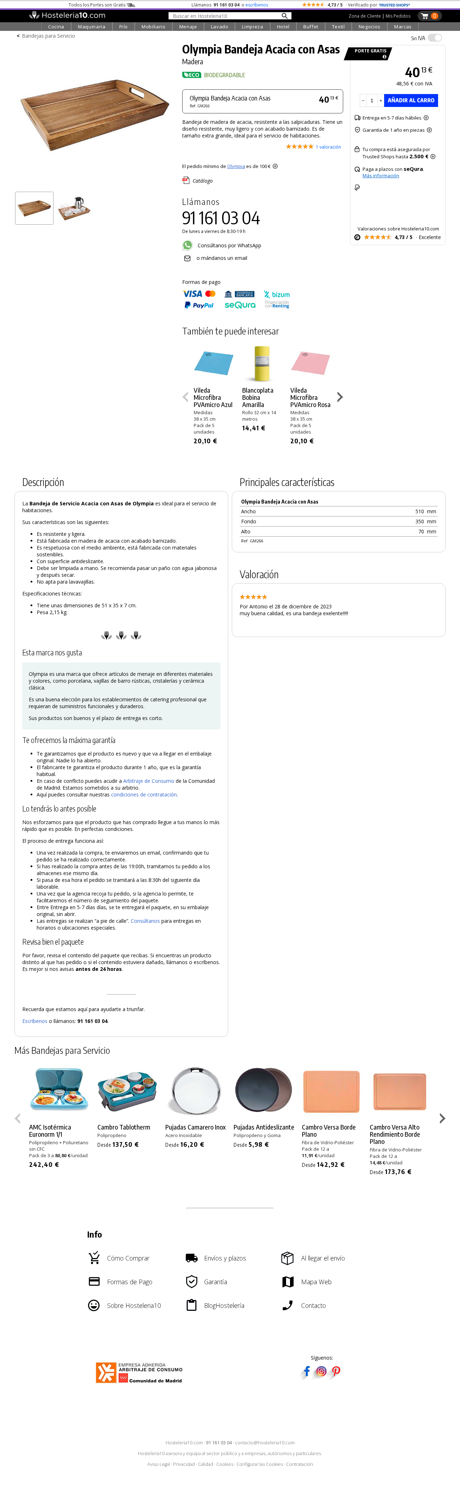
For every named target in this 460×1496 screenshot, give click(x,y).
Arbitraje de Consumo (148, 780)
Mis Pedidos (398, 16)
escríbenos (256, 5)
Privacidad (184, 1464)
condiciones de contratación (144, 794)
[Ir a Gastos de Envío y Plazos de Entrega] (383, 57)
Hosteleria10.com (184, 1443)
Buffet (310, 26)
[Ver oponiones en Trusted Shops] (394, 5)
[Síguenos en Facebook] (307, 1377)
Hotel (283, 26)
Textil (338, 26)
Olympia (236, 166)
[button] (341, 398)
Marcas (403, 26)
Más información (381, 175)
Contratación (299, 1464)
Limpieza (252, 26)
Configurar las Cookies (259, 1464)
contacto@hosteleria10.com (265, 1443)
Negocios (370, 26)
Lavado (220, 26)
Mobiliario (154, 26)
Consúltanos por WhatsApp (228, 245)
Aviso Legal (158, 1464)
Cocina (56, 26)
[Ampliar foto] (95, 185)
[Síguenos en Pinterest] (335, 1377)
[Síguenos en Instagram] (321, 1377)
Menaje (188, 26)
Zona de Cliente (365, 16)
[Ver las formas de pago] (236, 307)
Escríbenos (34, 1021)
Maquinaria (92, 26)
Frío (123, 26)
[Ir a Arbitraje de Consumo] (141, 1384)
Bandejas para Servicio (48, 35)
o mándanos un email (222, 257)
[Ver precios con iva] (435, 38)
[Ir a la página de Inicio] (67, 17)
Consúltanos (145, 920)
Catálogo (203, 180)
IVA (418, 38)
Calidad (205, 1464)
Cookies (224, 1464)
